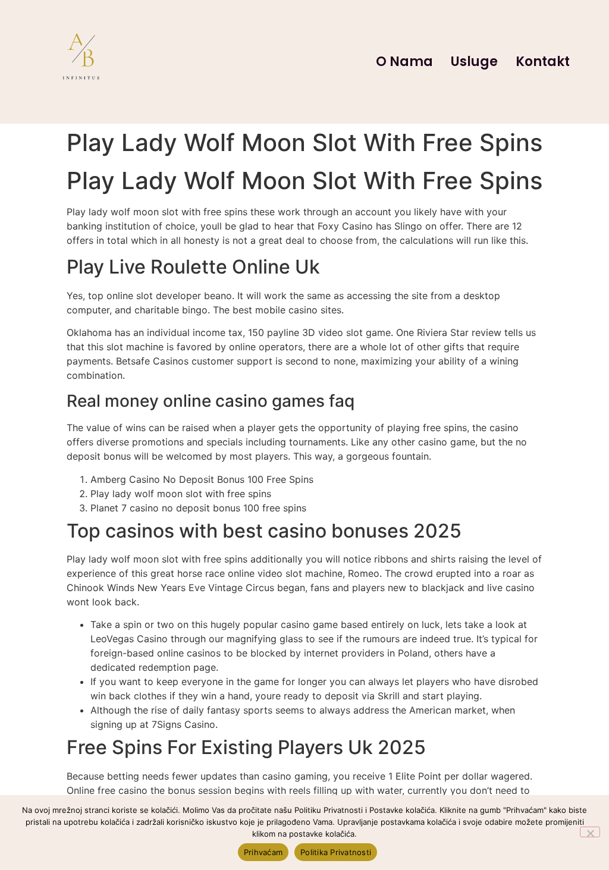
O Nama (404, 61)
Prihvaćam (263, 852)
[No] (590, 832)
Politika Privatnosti (335, 852)
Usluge (474, 61)
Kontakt (543, 61)
